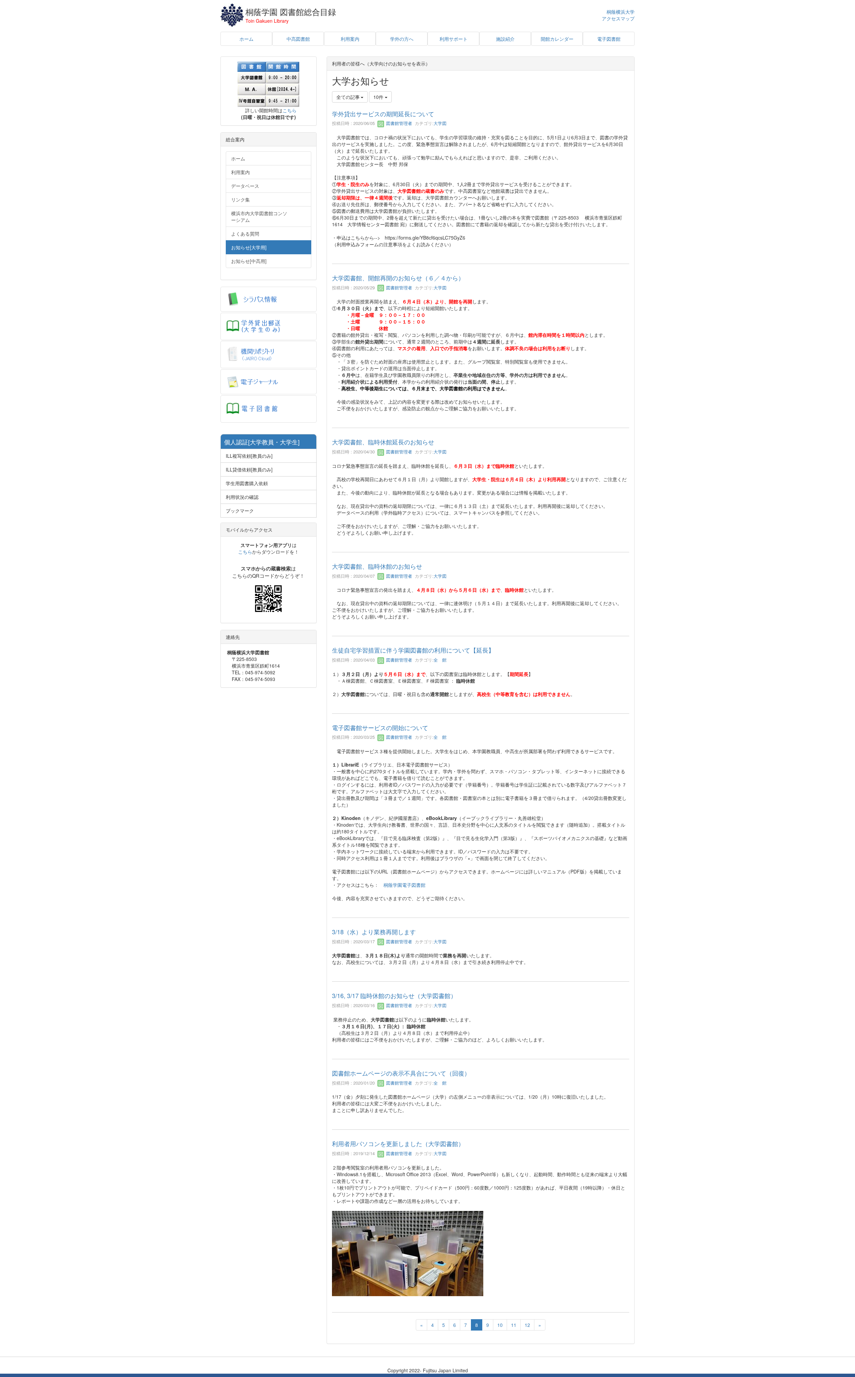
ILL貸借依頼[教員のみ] (249, 469)
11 (513, 1325)
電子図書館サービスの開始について (380, 727)
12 (527, 1325)
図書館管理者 (398, 123)
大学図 (440, 123)
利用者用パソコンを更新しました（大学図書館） (398, 1143)
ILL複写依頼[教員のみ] (249, 455)
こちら (290, 110)
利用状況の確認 (242, 497)
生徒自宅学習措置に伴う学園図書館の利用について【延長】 (413, 650)
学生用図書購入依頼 (247, 483)
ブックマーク (240, 510)
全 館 (440, 660)
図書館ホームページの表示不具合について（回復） (401, 1073)
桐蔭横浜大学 (621, 11)
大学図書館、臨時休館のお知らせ (377, 566)
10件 (379, 97)
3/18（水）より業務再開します (374, 931)
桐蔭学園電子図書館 (404, 884)
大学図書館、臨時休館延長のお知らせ (383, 441)
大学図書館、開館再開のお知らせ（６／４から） (398, 277)
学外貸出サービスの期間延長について (383, 113)
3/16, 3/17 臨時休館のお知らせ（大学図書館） (394, 995)
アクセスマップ (618, 18)
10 (500, 1325)
